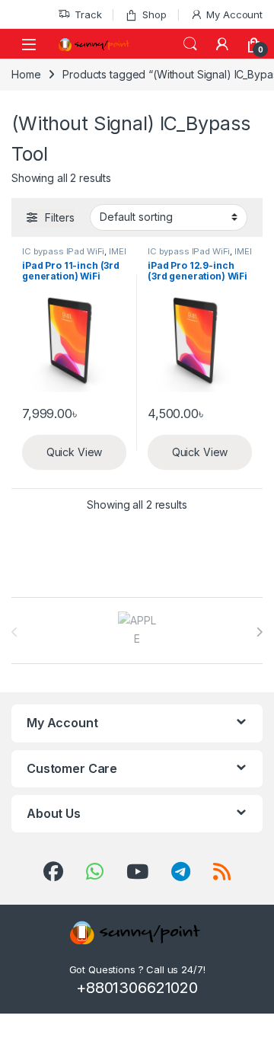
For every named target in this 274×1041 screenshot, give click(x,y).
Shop (154, 14)
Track (88, 14)
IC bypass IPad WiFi (63, 251)
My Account (234, 14)
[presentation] (259, 632)
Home (25, 74)
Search (190, 44)
